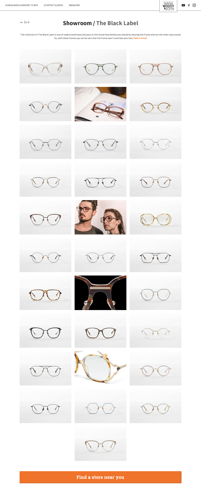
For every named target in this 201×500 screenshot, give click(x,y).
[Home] (168, 5)
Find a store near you (100, 477)
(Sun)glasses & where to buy (21, 5)
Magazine (74, 5)
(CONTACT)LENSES (53, 5)
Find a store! (140, 38)
